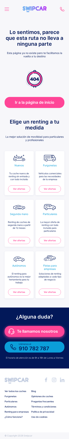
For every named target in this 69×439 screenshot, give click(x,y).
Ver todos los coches (15, 391)
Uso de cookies (39, 416)
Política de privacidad (42, 411)
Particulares (11, 401)
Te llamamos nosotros (37, 331)
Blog (33, 391)
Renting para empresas (17, 411)
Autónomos (10, 406)
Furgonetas (10, 396)
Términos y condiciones (43, 406)
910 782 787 (62, 9)
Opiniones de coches (42, 396)
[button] (35, 7)
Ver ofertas (19, 188)
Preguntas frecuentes (42, 401)
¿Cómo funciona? (14, 416)
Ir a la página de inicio (34, 102)
